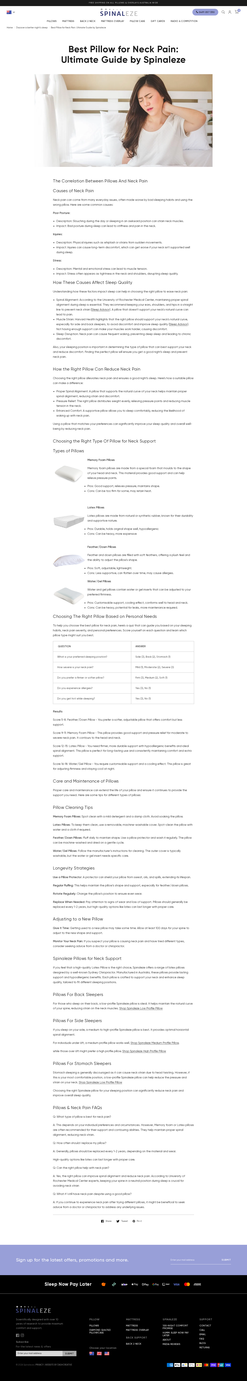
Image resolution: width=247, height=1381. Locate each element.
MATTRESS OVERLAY (137, 1330)
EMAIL (202, 1334)
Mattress (68, 21)
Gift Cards (158, 21)
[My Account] (230, 12)
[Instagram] (22, 1335)
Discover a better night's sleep (32, 27)
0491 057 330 (206, 12)
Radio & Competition (184, 21)
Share (109, 1221)
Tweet (124, 1221)
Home (10, 27)
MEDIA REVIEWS (171, 1344)
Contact (205, 1325)
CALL (202, 1330)
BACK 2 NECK (87, 21)
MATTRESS (132, 1325)
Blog (202, 1343)
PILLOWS (94, 1325)
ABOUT (167, 1339)
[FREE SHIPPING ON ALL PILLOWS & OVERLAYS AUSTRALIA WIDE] (123, 3)
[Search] (223, 12)
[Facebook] (17, 1335)
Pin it (139, 1221)
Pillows (52, 21)
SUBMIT (226, 1259)
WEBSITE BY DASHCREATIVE (58, 1364)
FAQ (201, 1338)
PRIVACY (39, 1364)
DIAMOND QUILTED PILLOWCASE (100, 1331)
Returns (204, 1347)
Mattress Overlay (112, 21)
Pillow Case (137, 21)
